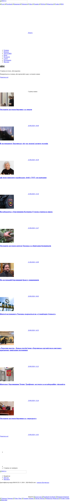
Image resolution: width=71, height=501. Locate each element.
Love (40, 497)
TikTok (41, 498)
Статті (6, 58)
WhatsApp (55, 498)
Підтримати (7, 60)
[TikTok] (42, 4)
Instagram (66, 497)
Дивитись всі (4, 77)
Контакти (7, 479)
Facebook (52, 497)
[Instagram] (16, 4)
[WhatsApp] (49, 4)
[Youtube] (35, 4)
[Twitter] (56, 4)
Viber (20, 498)
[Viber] (29, 4)
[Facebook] (8, 4)
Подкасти (7, 57)
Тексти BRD (8, 53)
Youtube (31, 498)
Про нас (6, 477)
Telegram (10, 498)
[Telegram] (23, 4)
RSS (5, 500)
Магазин (6, 62)
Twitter (67, 498)
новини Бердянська (43, 482)
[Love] (2, 4)
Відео (5, 55)
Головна (6, 50)
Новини (6, 52)
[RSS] (61, 4)
